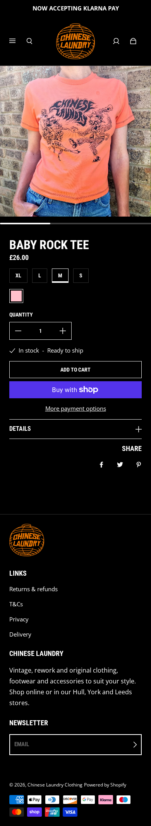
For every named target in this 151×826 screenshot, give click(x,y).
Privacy (19, 619)
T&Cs (16, 604)
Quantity (21, 314)
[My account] (116, 41)
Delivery (20, 634)
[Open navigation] (17, 41)
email (21, 744)
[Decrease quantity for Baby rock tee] (18, 330)
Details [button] (20, 428)
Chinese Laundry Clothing (54, 784)
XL (18, 275)
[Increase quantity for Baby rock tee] (62, 330)
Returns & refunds (33, 589)
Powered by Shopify (105, 784)
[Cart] (133, 41)
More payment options (75, 408)
